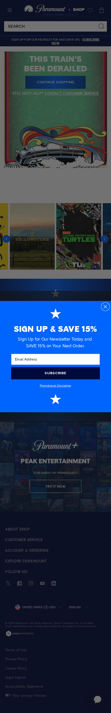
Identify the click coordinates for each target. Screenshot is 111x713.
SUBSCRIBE (55, 373)
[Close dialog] (105, 306)
